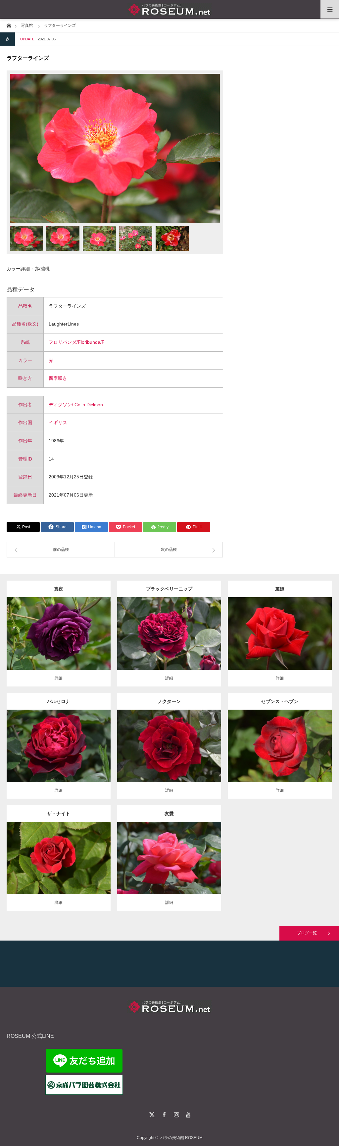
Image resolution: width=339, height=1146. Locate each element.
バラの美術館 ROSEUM (181, 1137)
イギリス (58, 422)
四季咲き (58, 378)
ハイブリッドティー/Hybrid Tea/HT (180, 625)
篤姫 (279, 589)
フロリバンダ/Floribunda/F (77, 342)
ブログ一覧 (307, 933)
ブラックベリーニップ (169, 589)
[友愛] (169, 870)
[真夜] (58, 642)
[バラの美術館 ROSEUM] (169, 9)
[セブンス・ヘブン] (279, 757)
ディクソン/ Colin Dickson (76, 404)
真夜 (58, 589)
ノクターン (169, 701)
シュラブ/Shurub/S (50, 850)
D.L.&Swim (254, 743)
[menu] (329, 9)
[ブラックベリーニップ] (169, 645)
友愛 (169, 813)
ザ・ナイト (58, 813)
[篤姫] (279, 645)
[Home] (9, 24)
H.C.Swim (169, 743)
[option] (115, 148)
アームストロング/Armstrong (290, 743)
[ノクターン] (169, 757)
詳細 (59, 678)
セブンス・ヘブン (279, 701)
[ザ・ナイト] (58, 870)
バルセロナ (58, 701)
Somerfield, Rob (169, 631)
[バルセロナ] (58, 757)
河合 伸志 (91, 628)
